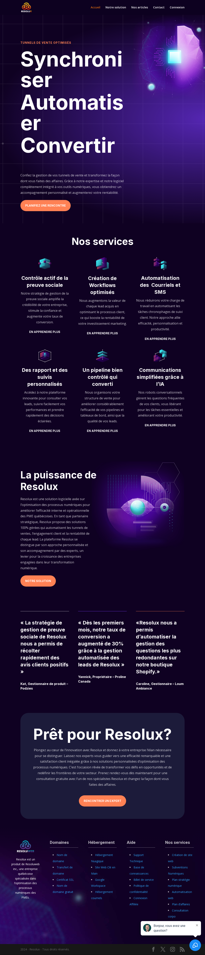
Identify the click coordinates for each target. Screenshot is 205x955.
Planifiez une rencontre (45, 205)
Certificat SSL (65, 880)
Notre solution (116, 7)
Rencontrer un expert (102, 801)
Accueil (95, 7)
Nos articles (139, 7)
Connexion (177, 7)
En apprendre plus (44, 332)
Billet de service (144, 880)
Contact (159, 7)
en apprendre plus (160, 338)
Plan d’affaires (181, 904)
